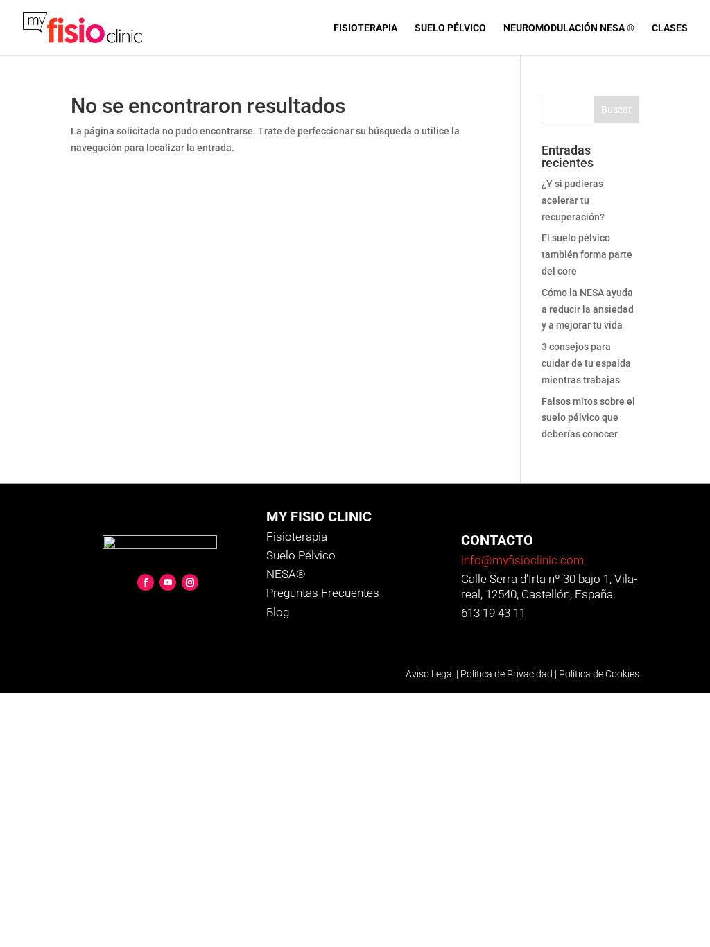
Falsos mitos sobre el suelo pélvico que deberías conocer (588, 418)
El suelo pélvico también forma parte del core (587, 254)
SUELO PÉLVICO (450, 28)
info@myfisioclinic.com (522, 560)
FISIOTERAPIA (365, 28)
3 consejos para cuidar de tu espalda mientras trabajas (586, 363)
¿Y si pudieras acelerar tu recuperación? (573, 200)
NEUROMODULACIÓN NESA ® (568, 28)
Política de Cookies (599, 673)
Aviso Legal (430, 673)
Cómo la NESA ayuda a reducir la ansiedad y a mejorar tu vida (588, 309)
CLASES (670, 28)
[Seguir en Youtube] (167, 582)
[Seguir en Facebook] (145, 582)
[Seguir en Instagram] (190, 582)
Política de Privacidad (506, 673)
